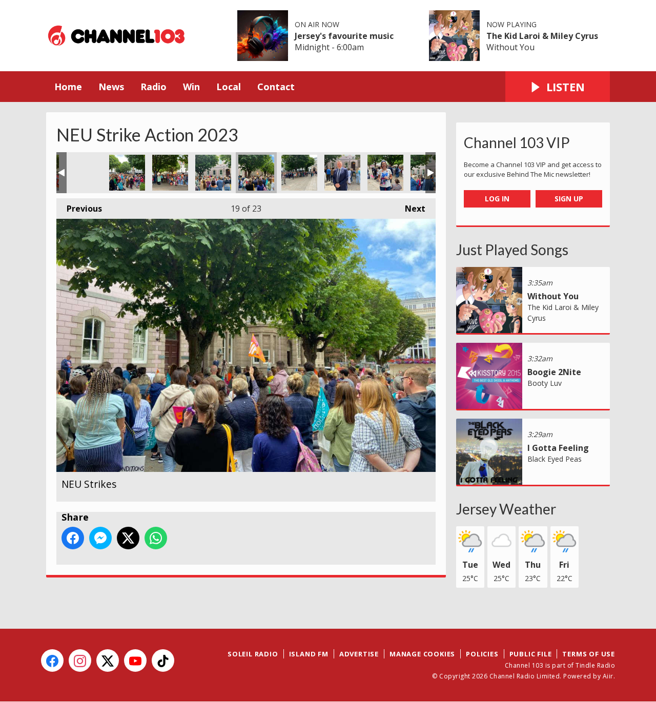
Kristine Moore (299, 173)
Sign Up (569, 198)
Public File (530, 653)
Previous (79, 208)
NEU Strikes (84, 173)
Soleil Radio (253, 653)
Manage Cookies (422, 653)
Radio (153, 86)
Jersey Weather (506, 509)
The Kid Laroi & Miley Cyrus (542, 35)
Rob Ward (342, 173)
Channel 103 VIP (517, 142)
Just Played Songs (512, 249)
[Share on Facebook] (72, 538)
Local (228, 86)
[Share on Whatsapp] (156, 538)
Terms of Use (588, 653)
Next (410, 208)
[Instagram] (80, 660)
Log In (497, 198)
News (111, 86)
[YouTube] (135, 660)
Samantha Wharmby (385, 173)
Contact (276, 86)
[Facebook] (52, 660)
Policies (482, 653)
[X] (107, 660)
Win (191, 86)
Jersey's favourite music (344, 35)
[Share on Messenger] (100, 538)
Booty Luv (544, 383)
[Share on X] (128, 538)
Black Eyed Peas (554, 459)
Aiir (608, 676)
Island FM (309, 653)
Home (68, 86)
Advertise (359, 653)
